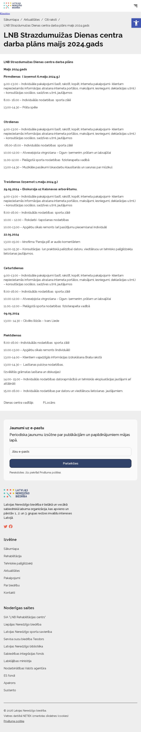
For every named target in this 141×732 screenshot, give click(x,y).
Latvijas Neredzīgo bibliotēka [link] (23, 646)
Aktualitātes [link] (32, 19)
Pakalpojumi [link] (12, 578)
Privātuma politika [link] (14, 721)
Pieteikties (70, 463)
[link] (136, 23)
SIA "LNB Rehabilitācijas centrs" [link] (25, 617)
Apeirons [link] (10, 683)
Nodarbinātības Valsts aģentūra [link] (25, 668)
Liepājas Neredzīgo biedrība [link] (22, 624)
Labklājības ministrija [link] (17, 661)
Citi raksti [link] (51, 19)
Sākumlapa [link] (11, 19)
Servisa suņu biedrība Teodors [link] (24, 639)
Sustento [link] (10, 690)
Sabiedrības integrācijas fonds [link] (24, 653)
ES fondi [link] (9, 675)
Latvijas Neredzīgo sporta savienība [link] (28, 632)
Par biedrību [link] (12, 585)
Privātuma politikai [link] (50, 472)
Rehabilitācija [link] (12, 556)
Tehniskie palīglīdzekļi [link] (18, 563)
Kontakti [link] (9, 592)
